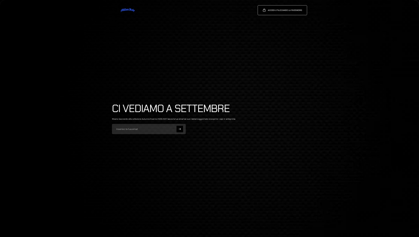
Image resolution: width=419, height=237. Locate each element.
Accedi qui (145, 228)
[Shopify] (148, 225)
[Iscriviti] (179, 129)
